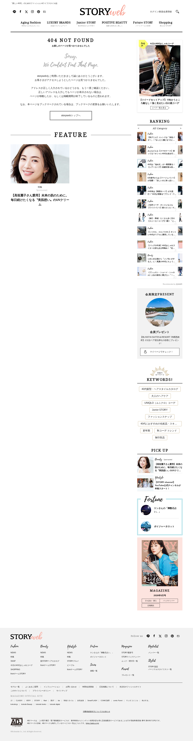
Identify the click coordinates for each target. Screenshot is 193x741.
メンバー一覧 (153, 653)
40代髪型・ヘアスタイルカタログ (160, 389)
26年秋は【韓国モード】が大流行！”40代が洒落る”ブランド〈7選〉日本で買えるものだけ (161, 194)
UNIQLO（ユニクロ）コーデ (159, 403)
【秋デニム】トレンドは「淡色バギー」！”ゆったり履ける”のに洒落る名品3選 (161, 140)
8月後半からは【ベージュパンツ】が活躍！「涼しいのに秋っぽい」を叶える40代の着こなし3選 (162, 180)
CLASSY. (19, 700)
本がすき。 (146, 700)
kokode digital (55, 704)
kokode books (41, 704)
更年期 (146, 430)
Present (125, 669)
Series (93, 665)
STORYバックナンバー (131, 657)
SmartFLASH (92, 700)
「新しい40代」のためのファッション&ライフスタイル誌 (34, 3)
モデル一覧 (15, 687)
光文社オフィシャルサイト (130, 687)
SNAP (13, 661)
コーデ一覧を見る (159, 108)
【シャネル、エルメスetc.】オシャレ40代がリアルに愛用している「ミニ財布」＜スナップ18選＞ (162, 234)
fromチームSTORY (18, 674)
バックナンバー (169, 601)
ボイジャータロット (164, 526)
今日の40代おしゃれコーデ (22, 665)
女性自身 (80, 700)
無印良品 (160, 437)
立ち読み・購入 (151, 601)
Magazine (127, 646)
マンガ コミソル (132, 700)
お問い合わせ (71, 687)
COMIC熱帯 (105, 700)
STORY (37, 700)
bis (59, 700)
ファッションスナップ (160, 416)
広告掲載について (106, 687)
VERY (28, 700)
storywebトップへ (71, 115)
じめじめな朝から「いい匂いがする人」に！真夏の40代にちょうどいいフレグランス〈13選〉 (161, 261)
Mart (45, 700)
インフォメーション (52, 687)
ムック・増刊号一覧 (130, 661)
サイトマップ (61, 691)
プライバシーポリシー (42, 691)
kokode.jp (14, 704)
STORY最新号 (127, 653)
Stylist (152, 660)
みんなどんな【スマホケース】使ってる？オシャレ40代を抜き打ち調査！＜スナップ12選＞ (161, 153)
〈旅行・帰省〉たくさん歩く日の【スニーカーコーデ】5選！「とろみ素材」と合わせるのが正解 (162, 221)
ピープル (70, 665)
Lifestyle (71, 646)
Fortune (94, 646)
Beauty (44, 646)
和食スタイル (69, 700)
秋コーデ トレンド (167, 430)
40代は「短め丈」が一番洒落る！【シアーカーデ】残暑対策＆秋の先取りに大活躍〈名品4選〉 (161, 167)
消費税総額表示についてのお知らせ (96, 711)
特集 (12, 657)
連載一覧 (93, 671)
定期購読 (150, 605)
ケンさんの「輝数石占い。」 (102, 653)
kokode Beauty (26, 704)
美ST (52, 700)
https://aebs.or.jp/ (92, 723)
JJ (11, 700)
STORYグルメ (73, 661)
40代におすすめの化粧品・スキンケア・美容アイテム (161, 423)
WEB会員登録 (88, 687)
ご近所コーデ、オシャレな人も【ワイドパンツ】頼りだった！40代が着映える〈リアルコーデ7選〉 (162, 207)
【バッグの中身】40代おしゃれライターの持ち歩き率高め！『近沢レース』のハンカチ (161, 248)
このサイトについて (19, 691)
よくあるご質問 (31, 687)
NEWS (13, 653)
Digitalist (153, 646)
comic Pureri (117, 700)
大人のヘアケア (159, 396)
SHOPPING (15, 669)
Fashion (14, 646)
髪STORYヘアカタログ (49, 661)
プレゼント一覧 (128, 675)
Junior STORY (160, 410)
